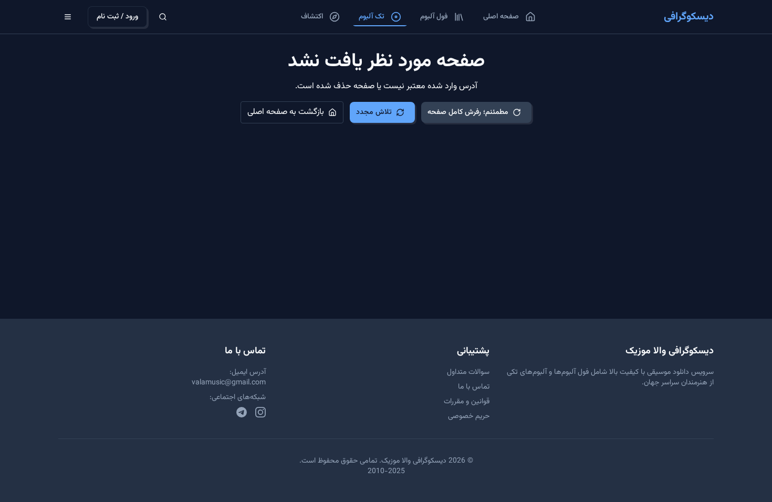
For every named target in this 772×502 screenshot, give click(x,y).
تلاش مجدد (374, 112)
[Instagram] (260, 412)
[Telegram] (241, 412)
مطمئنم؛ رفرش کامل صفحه (467, 112)
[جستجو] (162, 16)
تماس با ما (473, 387)
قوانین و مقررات (466, 401)
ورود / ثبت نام (117, 17)
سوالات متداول (468, 372)
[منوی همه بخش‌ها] (67, 16)
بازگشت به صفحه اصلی (285, 112)
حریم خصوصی (468, 416)
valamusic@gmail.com (229, 383)
